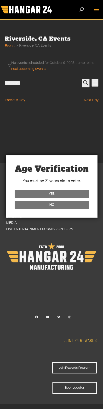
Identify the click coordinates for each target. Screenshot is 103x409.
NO (51, 205)
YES (52, 193)
